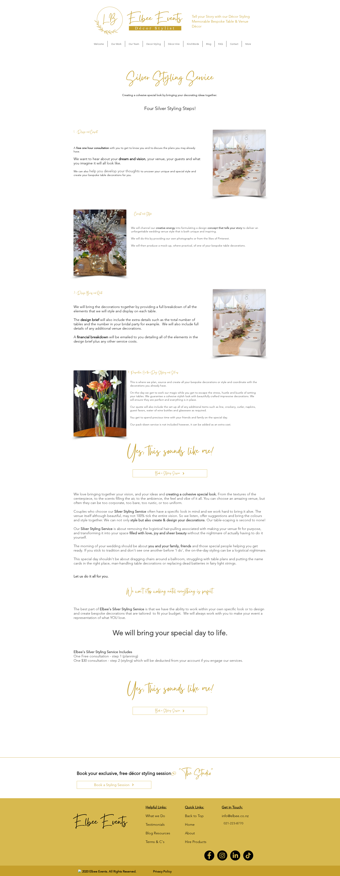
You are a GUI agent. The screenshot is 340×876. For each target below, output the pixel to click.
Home (190, 824)
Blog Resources (158, 833)
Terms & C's (155, 842)
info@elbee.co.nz (235, 816)
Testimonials (155, 824)
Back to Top (194, 816)
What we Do (155, 816)
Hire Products (195, 842)
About (190, 833)
